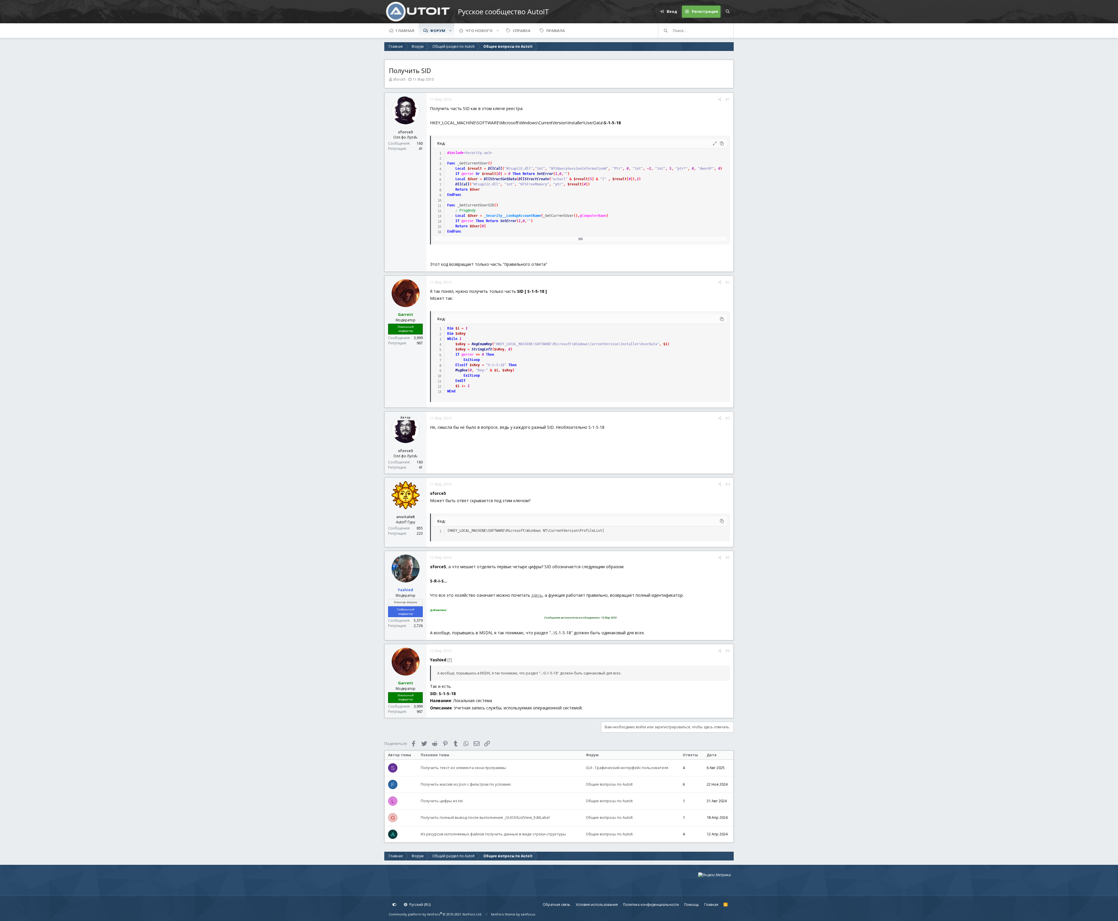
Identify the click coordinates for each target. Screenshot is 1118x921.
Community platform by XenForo (435, 914)
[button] (450, 30)
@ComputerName (593, 216)
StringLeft (482, 349)
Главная (405, 30)
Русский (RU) (419, 904)
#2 (728, 282)
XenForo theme (503, 914)
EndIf (460, 381)
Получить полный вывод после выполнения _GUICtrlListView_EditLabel (485, 817)
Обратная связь (556, 904)
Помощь (691, 904)
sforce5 (399, 79)
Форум (437, 30)
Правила (555, 30)
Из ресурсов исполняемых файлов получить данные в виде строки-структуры (493, 834)
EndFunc (454, 195)
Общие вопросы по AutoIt (609, 784)
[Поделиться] (719, 99)
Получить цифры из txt (442, 800)
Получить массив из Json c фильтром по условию (466, 784)
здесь (536, 595)
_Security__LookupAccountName (512, 216)
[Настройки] (394, 904)
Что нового (479, 30)
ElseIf (461, 365)
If (457, 174)
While (452, 339)
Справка (521, 30)
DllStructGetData (500, 179)
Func (451, 163)
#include (455, 153)
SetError (545, 174)
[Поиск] (727, 12)
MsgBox (461, 370)
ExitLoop (472, 360)
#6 (728, 650)
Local (460, 169)
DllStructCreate (534, 179)
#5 (728, 557)
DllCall (495, 169)
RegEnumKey (482, 344)
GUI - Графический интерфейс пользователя (627, 767)
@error (467, 174)
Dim (450, 328)
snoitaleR (405, 516)
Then (516, 174)
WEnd (451, 391)
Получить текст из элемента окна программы (463, 767)
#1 (728, 99)
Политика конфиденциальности (651, 904)
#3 (728, 418)
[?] (449, 660)
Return (529, 174)
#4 (728, 484)
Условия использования (597, 904)
